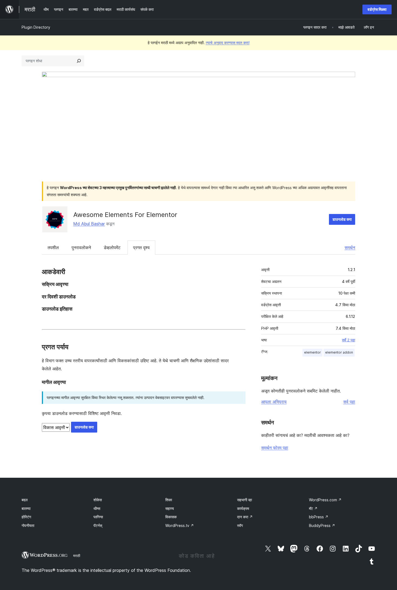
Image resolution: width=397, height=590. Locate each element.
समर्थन (350, 247)
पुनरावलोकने (81, 247)
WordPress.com (325, 499)
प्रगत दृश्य (141, 247)
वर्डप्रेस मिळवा (377, 9)
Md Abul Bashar (89, 223)
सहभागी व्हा (244, 499)
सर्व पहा (349, 401)
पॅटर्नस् (97, 525)
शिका (168, 499)
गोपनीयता (28, 525)
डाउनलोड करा (342, 219)
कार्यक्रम (243, 508)
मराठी (76, 555)
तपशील (53, 247)
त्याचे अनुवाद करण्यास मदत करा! (228, 42)
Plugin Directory (36, 27)
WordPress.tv (179, 525)
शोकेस (97, 499)
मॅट (313, 508)
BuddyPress (322, 525)
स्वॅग (240, 525)
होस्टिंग (26, 517)
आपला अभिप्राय (274, 401)
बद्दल (25, 499)
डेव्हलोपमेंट (112, 247)
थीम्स (96, 508)
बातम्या (26, 508)
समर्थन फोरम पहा (274, 447)
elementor (312, 352)
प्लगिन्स (98, 517)
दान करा (245, 517)
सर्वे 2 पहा (348, 340)
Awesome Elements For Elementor (125, 215)
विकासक (171, 517)
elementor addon (339, 352)
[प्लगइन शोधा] (78, 60)
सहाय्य (169, 508)
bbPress (318, 517)
